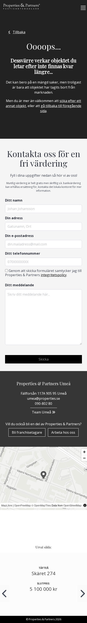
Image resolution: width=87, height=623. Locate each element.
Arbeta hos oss (63, 432)
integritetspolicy (54, 275)
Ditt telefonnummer (22, 253)
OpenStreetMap (72, 505)
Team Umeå (42, 412)
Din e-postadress (19, 235)
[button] (81, 7)
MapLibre (6, 505)
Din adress (14, 218)
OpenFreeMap (22, 505)
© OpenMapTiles (41, 505)
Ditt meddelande (19, 285)
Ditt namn (13, 200)
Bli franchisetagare (27, 432)
